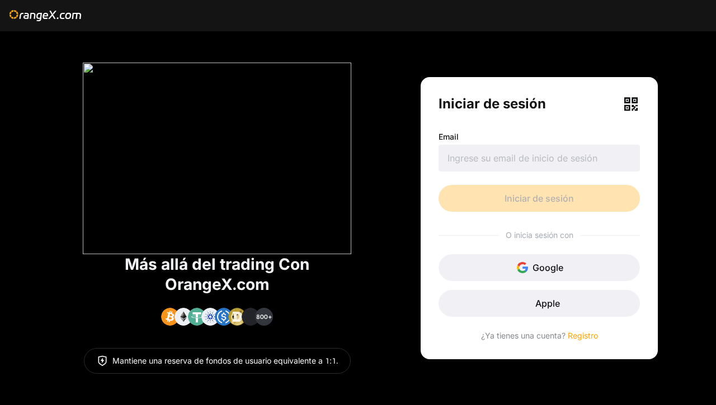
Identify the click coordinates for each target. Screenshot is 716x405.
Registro (583, 335)
